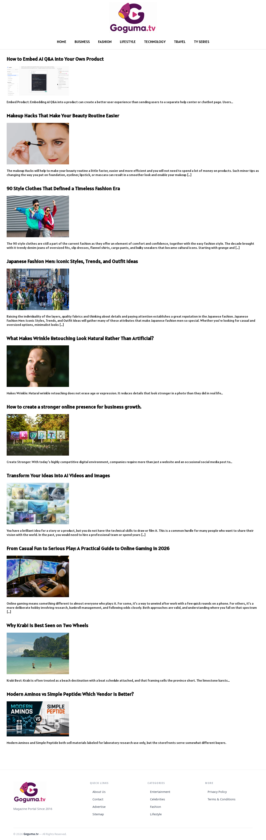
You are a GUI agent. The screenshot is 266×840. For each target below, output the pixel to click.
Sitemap (98, 814)
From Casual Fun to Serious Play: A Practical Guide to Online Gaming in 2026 (88, 548)
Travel (180, 41)
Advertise (99, 807)
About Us (99, 792)
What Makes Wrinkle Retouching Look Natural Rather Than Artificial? (80, 338)
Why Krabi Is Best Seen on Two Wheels (47, 625)
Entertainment (160, 792)
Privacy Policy (217, 792)
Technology (155, 41)
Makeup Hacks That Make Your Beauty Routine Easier (63, 115)
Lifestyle (128, 41)
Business (82, 41)
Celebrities (157, 799)
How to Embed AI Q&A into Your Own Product (55, 59)
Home (61, 41)
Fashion (105, 41)
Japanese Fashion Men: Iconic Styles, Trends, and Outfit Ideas (72, 261)
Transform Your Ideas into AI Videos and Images (58, 475)
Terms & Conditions (221, 799)
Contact (97, 799)
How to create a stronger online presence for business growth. (74, 406)
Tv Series (201, 41)
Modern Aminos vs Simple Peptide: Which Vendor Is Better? (70, 694)
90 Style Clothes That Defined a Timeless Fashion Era (63, 188)
